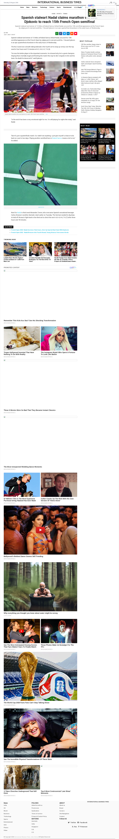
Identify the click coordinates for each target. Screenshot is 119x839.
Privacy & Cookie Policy (39, 816)
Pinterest (83, 827)
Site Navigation (64, 813)
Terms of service (37, 813)
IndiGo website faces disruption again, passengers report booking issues (91, 63)
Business (34, 7)
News (28, 7)
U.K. (33, 829)
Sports (59, 7)
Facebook (83, 822)
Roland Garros (57, 138)
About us (62, 805)
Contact (62, 816)
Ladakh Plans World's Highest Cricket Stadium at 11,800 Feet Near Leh (14, 259)
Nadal (19, 212)
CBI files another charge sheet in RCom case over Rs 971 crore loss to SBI (91, 46)
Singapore (35, 826)
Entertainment (67, 7)
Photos (6, 827)
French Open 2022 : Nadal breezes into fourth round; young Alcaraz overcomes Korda (39, 232)
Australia (34, 821)
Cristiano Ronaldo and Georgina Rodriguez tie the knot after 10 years (40, 259)
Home (22, 7)
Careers (62, 811)
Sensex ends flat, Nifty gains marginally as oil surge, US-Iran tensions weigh (90, 100)
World (5, 811)
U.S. (33, 832)
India (5, 805)
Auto (5, 824)
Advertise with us (37, 805)
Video (5, 830)
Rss (75, 827)
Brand (61, 808)
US (4, 808)
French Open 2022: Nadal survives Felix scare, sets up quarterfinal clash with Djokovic (40, 230)
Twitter (73, 822)
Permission (35, 808)
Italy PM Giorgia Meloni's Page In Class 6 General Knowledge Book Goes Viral (91, 71)
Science (52, 7)
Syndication (35, 811)
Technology (43, 7)
